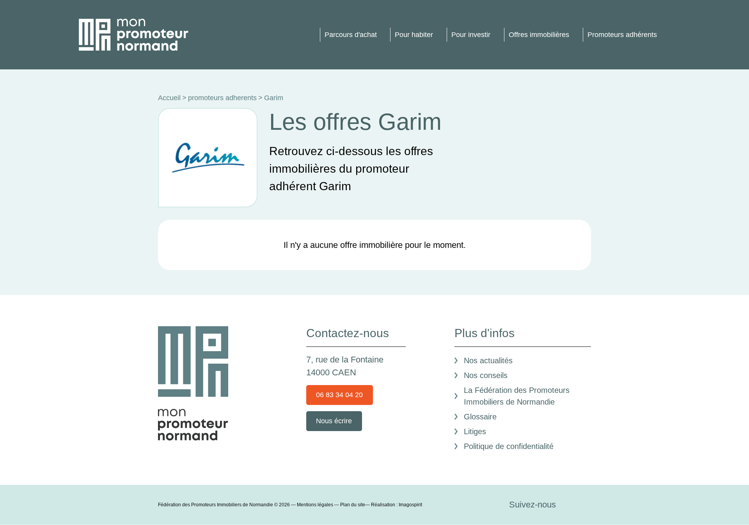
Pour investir (470, 35)
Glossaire (480, 416)
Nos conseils (486, 375)
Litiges (475, 431)
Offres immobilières (539, 35)
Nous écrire (334, 421)
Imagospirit (410, 504)
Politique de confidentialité (509, 446)
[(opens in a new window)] (569, 504)
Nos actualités (488, 360)
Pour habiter (414, 35)
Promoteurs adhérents (622, 35)
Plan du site (352, 504)
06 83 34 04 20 (339, 395)
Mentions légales (315, 504)
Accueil (169, 98)
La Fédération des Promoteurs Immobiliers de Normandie (517, 396)
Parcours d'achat (351, 35)
